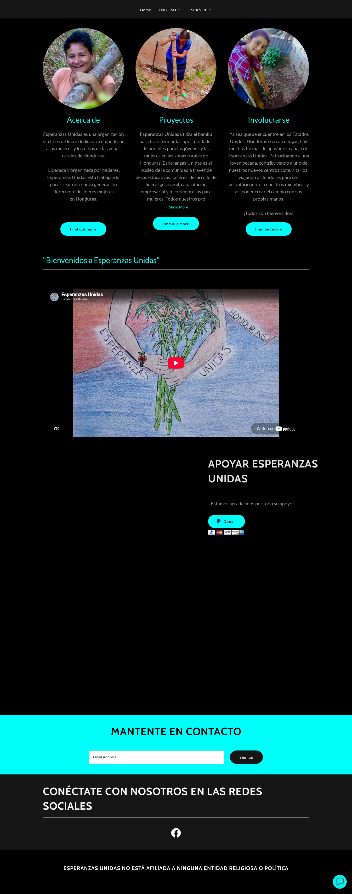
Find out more (83, 229)
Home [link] (145, 9)
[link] (176, 834)
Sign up (246, 757)
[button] (170, 10)
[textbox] (156, 757)
